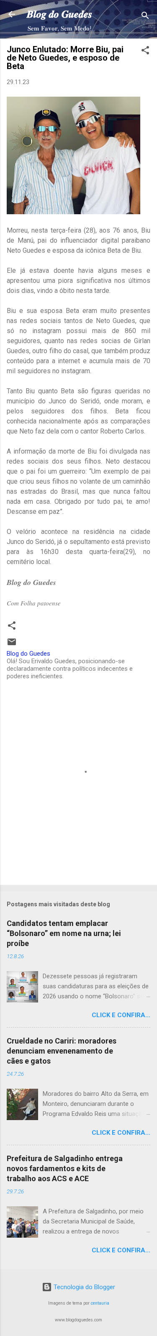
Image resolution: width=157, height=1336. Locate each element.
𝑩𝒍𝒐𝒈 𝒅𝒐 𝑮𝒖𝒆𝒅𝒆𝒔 (59, 14)
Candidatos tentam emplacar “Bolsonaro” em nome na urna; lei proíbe (64, 933)
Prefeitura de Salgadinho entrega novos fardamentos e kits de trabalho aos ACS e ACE (65, 1168)
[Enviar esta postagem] (12, 645)
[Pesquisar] (145, 17)
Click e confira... (121, 1015)
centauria (100, 1303)
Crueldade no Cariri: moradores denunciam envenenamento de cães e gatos (61, 1050)
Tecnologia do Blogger (83, 1287)
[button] (145, 51)
